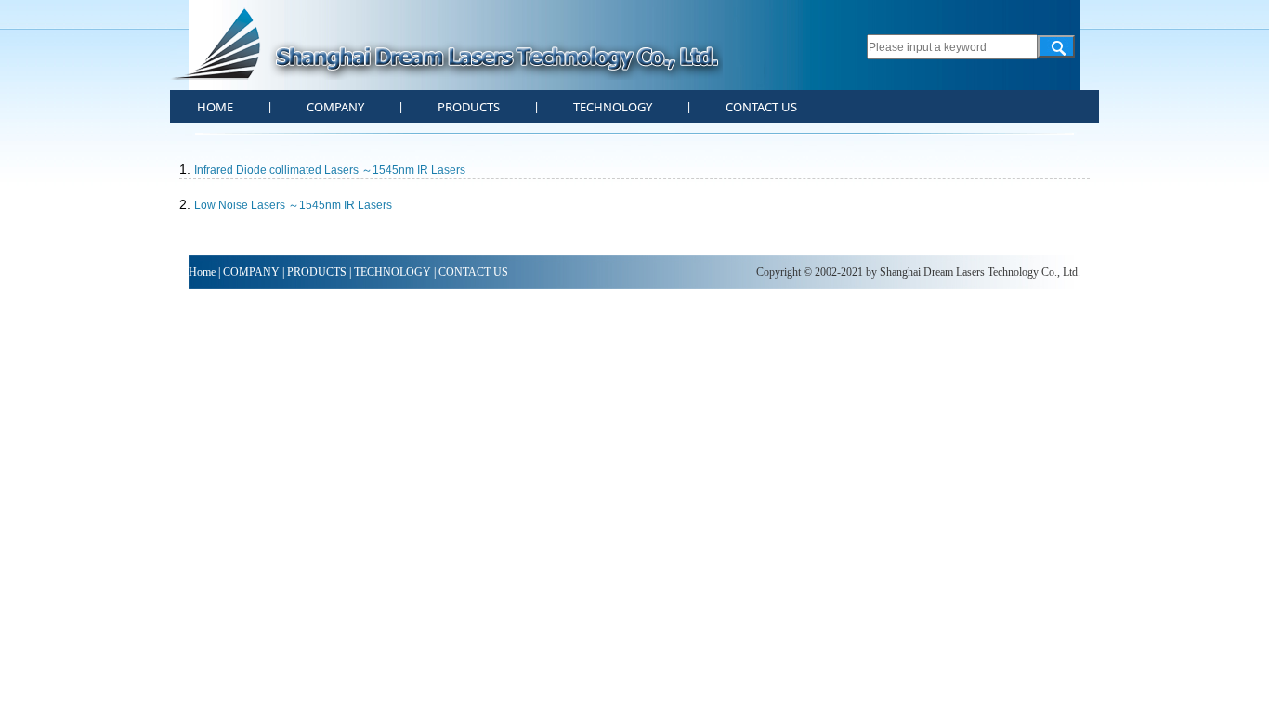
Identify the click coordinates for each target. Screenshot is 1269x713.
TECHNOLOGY (612, 106)
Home (202, 272)
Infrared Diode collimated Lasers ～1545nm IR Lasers (322, 169)
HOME (215, 106)
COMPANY (335, 106)
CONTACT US (761, 106)
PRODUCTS (469, 106)
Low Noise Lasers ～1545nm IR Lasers (285, 205)
